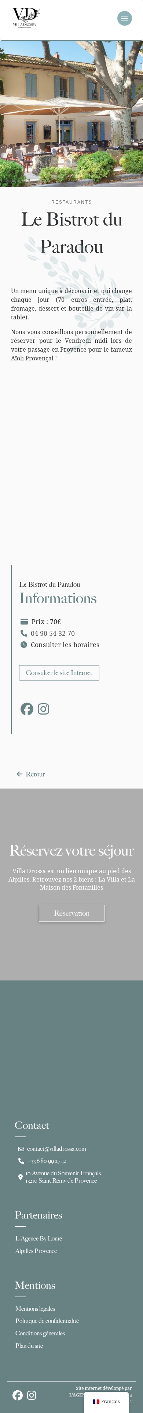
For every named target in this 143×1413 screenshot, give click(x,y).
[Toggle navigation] (124, 18)
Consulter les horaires (65, 644)
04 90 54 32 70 (53, 633)
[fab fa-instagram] (43, 712)
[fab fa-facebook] (27, 712)
